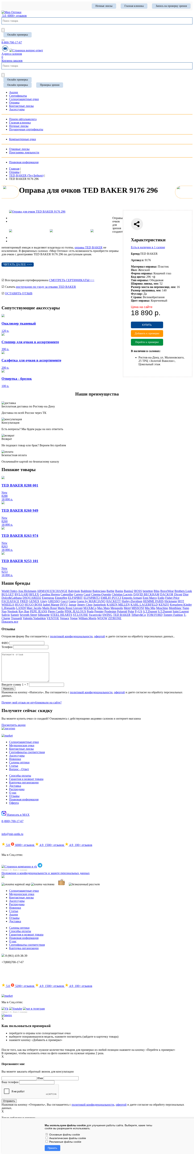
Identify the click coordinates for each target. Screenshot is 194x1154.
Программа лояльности (24, 152)
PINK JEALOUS (75, 611)
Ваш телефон (10, 1082)
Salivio (6, 614)
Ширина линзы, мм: (145, 283)
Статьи (13, 765)
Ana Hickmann (27, 591)
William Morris (87, 618)
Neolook (12, 611)
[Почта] (5, 50)
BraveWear (167, 591)
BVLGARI (21, 594)
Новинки (15, 759)
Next (12, 221)
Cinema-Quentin (101, 594)
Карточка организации (24, 782)
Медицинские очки (21, 745)
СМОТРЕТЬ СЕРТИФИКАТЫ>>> (71, 280)
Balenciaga (99, 591)
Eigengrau (48, 597)
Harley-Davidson (132, 601)
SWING (107, 614)
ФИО (5, 643)
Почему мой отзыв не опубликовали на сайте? (32, 702)
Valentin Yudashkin (34, 618)
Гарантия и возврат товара (26, 779)
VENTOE (53, 618)
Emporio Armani (132, 597)
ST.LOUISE (80, 614)
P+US (138, 611)
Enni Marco (150, 597)
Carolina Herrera (50, 594)
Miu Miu (150, 608)
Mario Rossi (49, 608)
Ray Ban (24, 611)
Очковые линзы (19, 149)
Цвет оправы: (140, 300)
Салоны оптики (19, 762)
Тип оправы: (140, 280)
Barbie (110, 591)
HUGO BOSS (33, 604)
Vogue (74, 618)
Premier (99, 611)
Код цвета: (138, 276)
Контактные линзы (21, 748)
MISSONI (137, 608)
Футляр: (137, 293)
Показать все (10, 621)
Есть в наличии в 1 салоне (148, 247)
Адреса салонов (12, 53)
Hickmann (170, 601)
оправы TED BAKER (88, 247)
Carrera (78, 594)
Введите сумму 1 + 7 (15, 684)
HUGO (19, 604)
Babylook (74, 591)
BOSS (138, 591)
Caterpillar (67, 594)
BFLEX (34, 594)
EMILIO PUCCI (111, 597)
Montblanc (175, 608)
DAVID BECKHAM (146, 594)
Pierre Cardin (56, 611)
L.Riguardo (8, 608)
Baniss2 (128, 591)
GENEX (34, 601)
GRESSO (54, 601)
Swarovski (95, 614)
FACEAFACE (10, 601)
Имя (40, 1078)
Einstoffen (61, 597)
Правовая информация (23, 162)
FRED (24, 601)
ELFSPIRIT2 (92, 597)
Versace (64, 618)
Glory (43, 601)
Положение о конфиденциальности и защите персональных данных (46, 873)
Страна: (136, 297)
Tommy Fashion (173, 614)
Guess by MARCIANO (91, 601)
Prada (90, 611)
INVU (64, 604)
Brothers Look (183, 591)
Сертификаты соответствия (27, 752)
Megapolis (116, 608)
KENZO (164, 604)
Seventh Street (28, 614)
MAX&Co (89, 608)
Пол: (134, 270)
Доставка (15, 785)
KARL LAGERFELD (144, 604)
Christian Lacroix (122, 594)
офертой (99, 636)
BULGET (8, 594)
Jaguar (72, 604)
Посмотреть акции (14, 725)
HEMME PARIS (153, 601)
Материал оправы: (144, 266)
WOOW (102, 618)
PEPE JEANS (38, 611)
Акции (13, 914)
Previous (14, 218)
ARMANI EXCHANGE (52, 591)
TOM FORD (155, 614)
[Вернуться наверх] (7, 1015)
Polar (131, 611)
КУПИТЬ (147, 325)
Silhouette (44, 614)
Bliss (157, 591)
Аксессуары (17, 755)
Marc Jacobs (34, 608)
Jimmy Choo (84, 604)
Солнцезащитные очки (24, 742)
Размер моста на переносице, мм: (153, 287)
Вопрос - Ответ (19, 769)
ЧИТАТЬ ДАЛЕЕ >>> (17, 264)
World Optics (9, 591)
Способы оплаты (20, 775)
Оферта (14, 802)
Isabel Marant (51, 604)
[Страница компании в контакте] (26, 50)
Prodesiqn (110, 611)
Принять (52, 1148)
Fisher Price (172, 597)
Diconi (178, 594)
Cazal (87, 594)
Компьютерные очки (22, 139)
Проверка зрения (49, 85)
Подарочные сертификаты (26, 129)
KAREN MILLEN (118, 604)
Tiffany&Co (138, 614)
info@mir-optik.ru (12, 834)
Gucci (64, 601)
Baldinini (86, 591)
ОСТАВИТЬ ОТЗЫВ (18, 293)
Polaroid (122, 611)
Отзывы (14, 796)
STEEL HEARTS (61, 614)
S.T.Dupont (150, 611)
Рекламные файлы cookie (64, 1141)
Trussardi (16, 618)
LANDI (21, 608)
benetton (148, 591)
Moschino (162, 608)
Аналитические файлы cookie (67, 1138)
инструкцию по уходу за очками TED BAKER (46, 286)
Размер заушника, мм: (146, 290)
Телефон (7, 647)
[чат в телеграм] (34, 1008)
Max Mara (103, 608)
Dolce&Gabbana (12, 597)
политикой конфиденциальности (71, 636)
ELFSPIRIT (75, 597)
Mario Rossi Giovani (70, 608)
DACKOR (166, 594)
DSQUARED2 (32, 597)
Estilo (161, 597)
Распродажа (16, 789)
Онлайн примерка (17, 34)
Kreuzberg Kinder (181, 604)
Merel (127, 608)
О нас (12, 792)
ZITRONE (114, 618)
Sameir (15, 614)
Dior (186, 594)
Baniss (119, 591)
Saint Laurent (181, 611)
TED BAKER (122, 614)
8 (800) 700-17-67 (12, 821)
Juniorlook (99, 604)
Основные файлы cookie (64, 1134)
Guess (72, 601)
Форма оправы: (142, 273)
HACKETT (113, 601)
